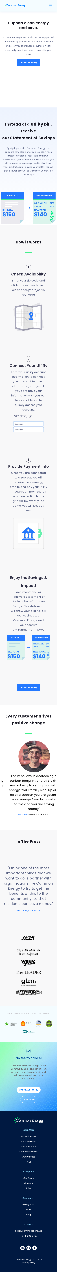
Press (28, 1209)
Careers (28, 1183)
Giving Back (29, 1204)
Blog (28, 1214)
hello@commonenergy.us (28, 1230)
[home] (15, 5)
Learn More (28, 1099)
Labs (28, 1188)
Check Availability (28, 62)
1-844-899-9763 (28, 1235)
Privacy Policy (28, 1262)
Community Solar (28, 1151)
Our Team (28, 1178)
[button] (50, 6)
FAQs (28, 1161)
